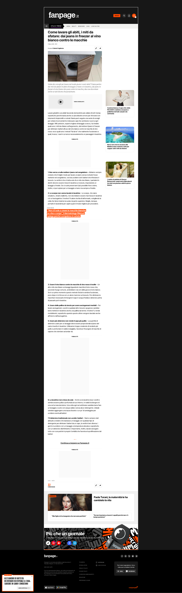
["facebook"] (69, 543)
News (53, 480)
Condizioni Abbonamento (86, 574)
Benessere (81, 26)
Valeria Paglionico (58, 48)
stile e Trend (56, 26)
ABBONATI (117, 15)
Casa (87, 26)
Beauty (74, 26)
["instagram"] (53, 543)
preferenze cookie (84, 580)
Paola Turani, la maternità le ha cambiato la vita (111, 499)
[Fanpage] (50, 556)
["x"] (64, 543)
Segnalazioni (83, 565)
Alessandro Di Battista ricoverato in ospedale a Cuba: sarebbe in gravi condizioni (17, 581)
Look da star (95, 26)
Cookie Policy (83, 571)
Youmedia (82, 562)
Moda (68, 26)
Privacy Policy (83, 568)
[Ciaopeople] (133, 588)
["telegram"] (75, 543)
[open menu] (46, 26)
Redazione (82, 577)
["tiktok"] (48, 543)
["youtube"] (59, 543)
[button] (100, 48)
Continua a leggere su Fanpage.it (75, 443)
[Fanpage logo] (61, 15)
